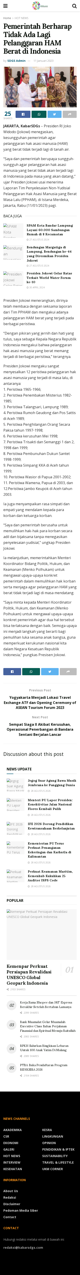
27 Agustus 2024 (39, 239)
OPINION (49, 1143)
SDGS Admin (16, 61)
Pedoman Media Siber (20, 1210)
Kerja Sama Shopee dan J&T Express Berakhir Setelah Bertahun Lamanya (46, 1004)
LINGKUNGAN (52, 1136)
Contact (9, 1217)
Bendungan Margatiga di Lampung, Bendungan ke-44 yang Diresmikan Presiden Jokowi (49, 253)
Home (7, 18)
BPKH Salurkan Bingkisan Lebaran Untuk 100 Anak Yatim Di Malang (44, 1048)
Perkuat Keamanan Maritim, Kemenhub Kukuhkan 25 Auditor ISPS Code (50, 875)
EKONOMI (10, 1143)
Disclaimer (11, 1204)
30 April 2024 (37, 287)
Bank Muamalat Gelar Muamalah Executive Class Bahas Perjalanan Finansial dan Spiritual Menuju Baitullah (48, 1026)
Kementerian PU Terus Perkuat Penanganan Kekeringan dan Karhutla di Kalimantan (49, 850)
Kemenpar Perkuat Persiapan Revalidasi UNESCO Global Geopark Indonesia (29, 974)
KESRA (47, 1130)
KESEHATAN (12, 1169)
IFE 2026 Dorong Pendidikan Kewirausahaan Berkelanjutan (51, 826)
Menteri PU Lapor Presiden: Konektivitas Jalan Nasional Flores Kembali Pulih (50, 804)
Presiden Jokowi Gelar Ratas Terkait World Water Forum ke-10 (49, 277)
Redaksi (9, 1197)
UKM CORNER (52, 1169)
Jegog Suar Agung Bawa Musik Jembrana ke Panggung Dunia (52, 783)
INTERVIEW (11, 1162)
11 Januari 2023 (43, 61)
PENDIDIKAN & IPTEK (58, 1149)
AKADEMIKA (12, 1130)
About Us (10, 1191)
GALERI (8, 1149)
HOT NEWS (21, 18)
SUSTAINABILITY (55, 1156)
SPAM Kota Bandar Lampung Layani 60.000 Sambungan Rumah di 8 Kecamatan (50, 229)
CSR (6, 1136)
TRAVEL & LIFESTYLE (58, 1162)
